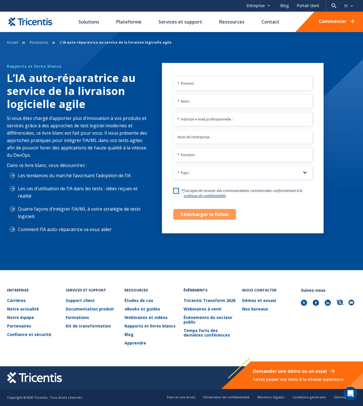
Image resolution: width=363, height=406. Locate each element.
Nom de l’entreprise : (194, 137)
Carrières (16, 300)
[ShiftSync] (340, 303)
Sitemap (340, 397)
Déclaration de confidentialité (226, 397)
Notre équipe (20, 317)
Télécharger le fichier (204, 214)
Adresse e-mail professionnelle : (205, 119)
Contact (270, 22)
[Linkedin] (328, 303)
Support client (80, 300)
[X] (304, 303)
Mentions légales (271, 397)
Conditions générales (309, 397)
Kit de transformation (88, 326)
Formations (77, 317)
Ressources (231, 22)
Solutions (89, 22)
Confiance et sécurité (29, 334)
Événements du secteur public (207, 320)
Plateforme (129, 22)
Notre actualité (23, 309)
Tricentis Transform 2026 (209, 300)
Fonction (186, 155)
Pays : (184, 172)
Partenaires (19, 326)
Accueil (12, 42)
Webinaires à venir (202, 309)
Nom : (184, 101)
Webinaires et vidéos (146, 317)
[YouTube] (352, 303)
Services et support (180, 22)
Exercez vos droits (181, 397)
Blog (284, 5)
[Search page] (334, 5)
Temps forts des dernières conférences (206, 333)
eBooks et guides (142, 309)
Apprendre (135, 343)
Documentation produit (90, 309)
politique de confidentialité (204, 195)
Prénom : (186, 83)
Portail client (308, 5)
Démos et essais (259, 300)
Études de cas (138, 300)
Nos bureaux (255, 309)
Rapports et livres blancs (150, 326)
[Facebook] (316, 303)
